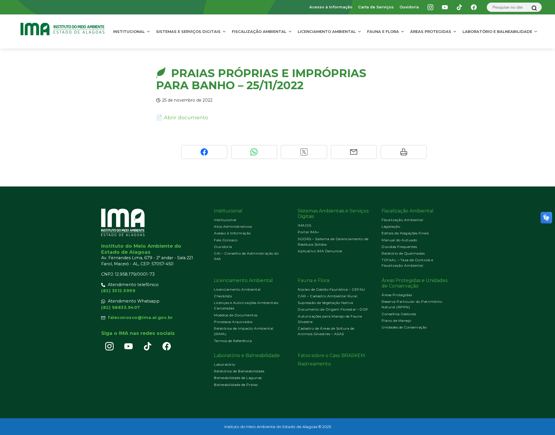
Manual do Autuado (399, 240)
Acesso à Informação (330, 7)
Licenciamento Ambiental (327, 31)
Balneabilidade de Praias (236, 384)
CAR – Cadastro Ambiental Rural (327, 296)
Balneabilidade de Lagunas (238, 378)
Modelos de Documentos (236, 315)
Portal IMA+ (308, 232)
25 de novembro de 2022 (187, 100)
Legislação (391, 226)
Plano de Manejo (396, 320)
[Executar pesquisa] (534, 8)
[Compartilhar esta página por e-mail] (353, 151)
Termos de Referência (233, 341)
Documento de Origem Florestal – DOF (333, 309)
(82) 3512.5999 (118, 290)
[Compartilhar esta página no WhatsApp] (254, 151)
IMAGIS (304, 225)
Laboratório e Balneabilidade (497, 31)
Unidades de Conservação (404, 327)
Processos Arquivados (233, 322)
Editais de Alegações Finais (405, 233)
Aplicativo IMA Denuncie (320, 251)
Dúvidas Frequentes (399, 246)
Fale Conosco (225, 240)
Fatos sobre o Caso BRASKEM (331, 355)
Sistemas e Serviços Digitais (188, 31)
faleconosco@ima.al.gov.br (140, 317)
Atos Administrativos (233, 226)
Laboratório (224, 364)
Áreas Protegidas (430, 31)
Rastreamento (314, 364)
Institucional (129, 31)
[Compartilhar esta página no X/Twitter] (303, 151)
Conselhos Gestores (399, 314)
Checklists (223, 296)
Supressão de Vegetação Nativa (325, 302)
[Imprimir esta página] (403, 151)
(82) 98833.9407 (120, 307)
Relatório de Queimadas (403, 253)
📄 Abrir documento (182, 117)
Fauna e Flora (383, 31)
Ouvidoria (409, 7)
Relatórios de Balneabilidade (239, 371)
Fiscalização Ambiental (259, 31)
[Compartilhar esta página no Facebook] (204, 151)
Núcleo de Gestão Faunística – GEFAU (331, 289)
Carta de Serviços (376, 7)
